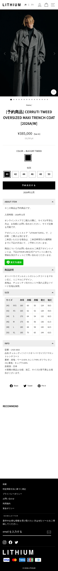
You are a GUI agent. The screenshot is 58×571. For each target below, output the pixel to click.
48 (40, 174)
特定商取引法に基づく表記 (14, 489)
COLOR (29, 151)
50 (49, 174)
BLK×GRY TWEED (28, 158)
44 (24, 174)
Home (28, 105)
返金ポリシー (8, 508)
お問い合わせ (8, 498)
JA (25, 4)
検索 (5, 484)
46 (32, 174)
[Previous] (4, 53)
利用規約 (6, 503)
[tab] (29, 202)
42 (15, 174)
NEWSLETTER (11, 516)
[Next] (53, 53)
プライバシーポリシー (12, 494)
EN (32, 4)
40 (7, 174)
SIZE (29, 168)
